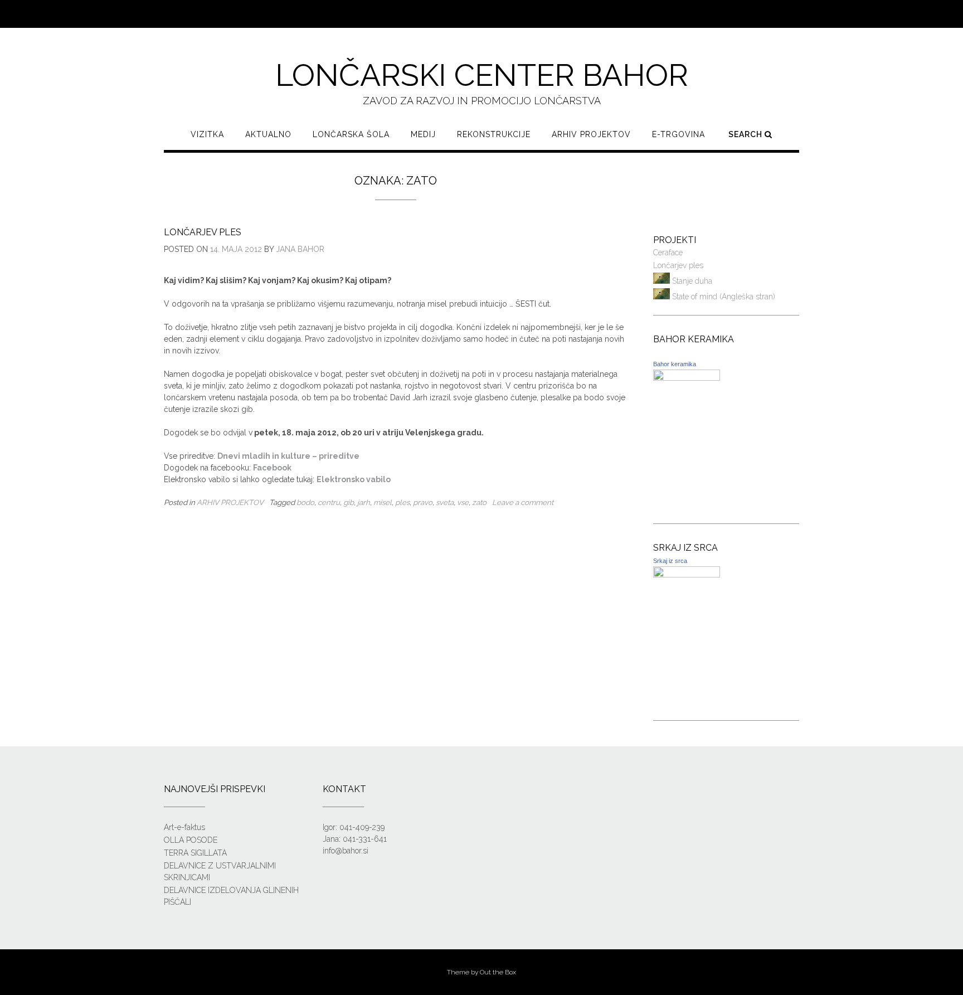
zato (479, 502)
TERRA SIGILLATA (195, 852)
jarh (363, 502)
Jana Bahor (300, 249)
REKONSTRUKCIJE (494, 134)
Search (746, 134)
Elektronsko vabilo (354, 479)
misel (382, 502)
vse (463, 502)
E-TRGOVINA (678, 134)
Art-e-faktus (184, 827)
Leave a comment (522, 502)
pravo (422, 502)
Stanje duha (691, 280)
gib (348, 502)
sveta (445, 502)
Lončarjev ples (202, 232)
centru (329, 502)
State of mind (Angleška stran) (722, 296)
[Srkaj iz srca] (686, 574)
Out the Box (498, 972)
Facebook (272, 467)
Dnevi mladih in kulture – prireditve (288, 456)
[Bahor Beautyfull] (686, 377)
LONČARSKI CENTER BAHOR (481, 75)
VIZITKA (207, 134)
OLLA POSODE (190, 840)
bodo (305, 502)
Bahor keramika (674, 364)
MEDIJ (423, 134)
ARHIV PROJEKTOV (591, 134)
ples (402, 502)
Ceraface (668, 252)
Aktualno (268, 134)
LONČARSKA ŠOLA (351, 134)
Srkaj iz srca (670, 560)
